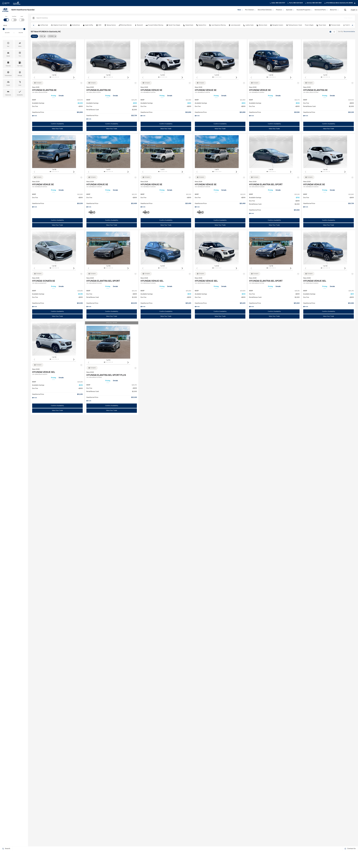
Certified (14, 16)
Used (22, 16)
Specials (289, 10)
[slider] (4, 29)
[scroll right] (352, 25)
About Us (333, 10)
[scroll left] (34, 25)
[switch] (6, 18)
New (239, 10)
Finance (279, 10)
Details (61, 96)
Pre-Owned (249, 10)
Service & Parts (320, 10)
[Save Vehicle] (81, 83)
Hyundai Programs (303, 10)
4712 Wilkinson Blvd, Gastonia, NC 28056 (339, 3)
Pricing (53, 96)
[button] (345, 10)
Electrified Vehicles (265, 10)
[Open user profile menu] (355, 3)
